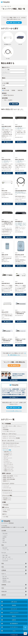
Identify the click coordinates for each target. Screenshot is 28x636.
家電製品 (5, 511)
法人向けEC (5, 560)
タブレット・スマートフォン (9, 436)
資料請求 (4, 595)
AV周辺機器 (5, 504)
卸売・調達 (5, 555)
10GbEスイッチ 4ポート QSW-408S (20, 339)
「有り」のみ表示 (7, 100)
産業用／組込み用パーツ (8, 477)
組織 (4, 538)
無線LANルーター (8, 451)
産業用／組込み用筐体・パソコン (10, 475)
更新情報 (14, 605)
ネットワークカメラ (8, 464)
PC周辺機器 (6, 429)
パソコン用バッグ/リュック (9, 431)
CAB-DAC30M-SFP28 (20, 190)
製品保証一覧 (5, 578)
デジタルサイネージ (7, 492)
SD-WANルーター (7, 44)
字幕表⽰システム (7, 499)
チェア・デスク (6, 509)
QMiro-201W (5, 254)
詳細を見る (8, 142)
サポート (4, 573)
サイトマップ (14, 609)
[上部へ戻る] (25, 633)
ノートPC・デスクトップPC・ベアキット (12, 426)
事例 (3, 563)
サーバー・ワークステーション (10, 444)
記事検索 (4, 570)
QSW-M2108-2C (6, 283)
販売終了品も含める (8, 95)
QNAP (3, 124)
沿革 (4, 540)
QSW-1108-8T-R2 (19, 159)
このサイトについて (14, 612)
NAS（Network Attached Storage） (11, 443)
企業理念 (5, 537)
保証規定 (5, 580)
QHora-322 (4, 190)
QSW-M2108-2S (19, 283)
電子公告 (5, 542)
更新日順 (20, 90)
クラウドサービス (7, 487)
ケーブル (8, 58)
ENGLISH (4, 591)
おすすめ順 (6, 90)
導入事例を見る (15, 365)
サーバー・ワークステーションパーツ (11, 446)
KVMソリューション (8, 466)
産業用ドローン (6, 481)
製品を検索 (15, 103)
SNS (3, 588)
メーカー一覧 (5, 549)
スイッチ (20, 44)
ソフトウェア (6, 486)
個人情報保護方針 (14, 623)
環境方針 (14, 616)
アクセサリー (7, 461)
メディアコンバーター (9, 467)
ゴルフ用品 (5, 516)
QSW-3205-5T (18, 126)
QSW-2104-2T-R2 (6, 159)
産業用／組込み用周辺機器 (9, 479)
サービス (4, 552)
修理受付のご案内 (6, 582)
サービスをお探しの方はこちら (14, 411)
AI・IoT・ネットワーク (8, 559)
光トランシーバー (8, 458)
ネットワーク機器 (7, 450)
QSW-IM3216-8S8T (6, 126)
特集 (3, 567)
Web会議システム (7, 498)
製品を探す (5, 548)
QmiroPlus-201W (19, 254)
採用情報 (4, 584)
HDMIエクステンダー (9, 470)
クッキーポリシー (14, 627)
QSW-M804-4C (19, 221)
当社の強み (5, 533)
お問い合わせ (15, 22)
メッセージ (5, 535)
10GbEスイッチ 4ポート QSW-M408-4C (20, 312)
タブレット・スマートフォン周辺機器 (11, 438)
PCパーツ (5, 427)
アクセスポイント (8, 453)
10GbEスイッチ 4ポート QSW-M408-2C (7, 339)
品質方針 (14, 620)
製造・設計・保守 (6, 557)
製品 (3, 545)
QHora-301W (5, 312)
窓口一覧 (5, 576)
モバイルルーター (8, 462)
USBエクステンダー (8, 469)
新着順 (13, 90)
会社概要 (4, 530)
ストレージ (5, 448)
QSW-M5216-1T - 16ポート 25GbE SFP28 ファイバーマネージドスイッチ (7, 224)
